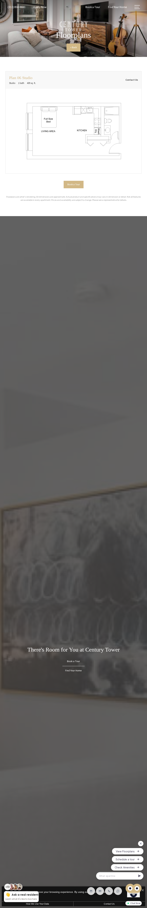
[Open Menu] (137, 7)
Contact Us (109, 904)
